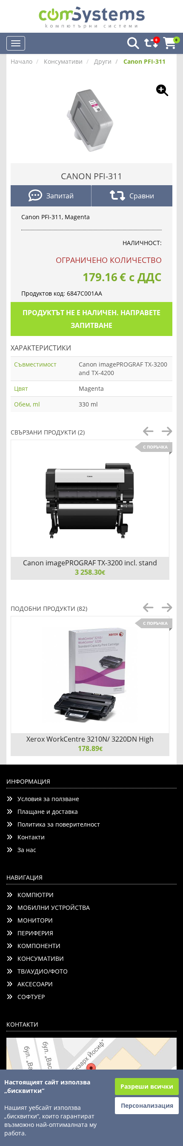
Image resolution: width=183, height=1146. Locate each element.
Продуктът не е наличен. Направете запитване (91, 319)
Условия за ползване (45, 799)
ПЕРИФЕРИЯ (32, 933)
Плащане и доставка (45, 811)
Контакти (28, 837)
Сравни (141, 195)
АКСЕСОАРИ (32, 984)
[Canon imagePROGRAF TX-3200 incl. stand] (90, 498)
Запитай (60, 195)
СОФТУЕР (28, 997)
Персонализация (147, 1105)
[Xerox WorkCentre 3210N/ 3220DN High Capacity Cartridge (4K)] (90, 674)
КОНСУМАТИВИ (38, 958)
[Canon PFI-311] (91, 120)
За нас (24, 850)
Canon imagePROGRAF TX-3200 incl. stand (90, 562)
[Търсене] (130, 43)
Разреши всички (146, 1086)
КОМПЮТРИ (33, 895)
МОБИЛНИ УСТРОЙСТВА (51, 907)
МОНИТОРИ (32, 920)
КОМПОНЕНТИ (36, 946)
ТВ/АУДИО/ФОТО (40, 971)
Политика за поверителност (56, 824)
